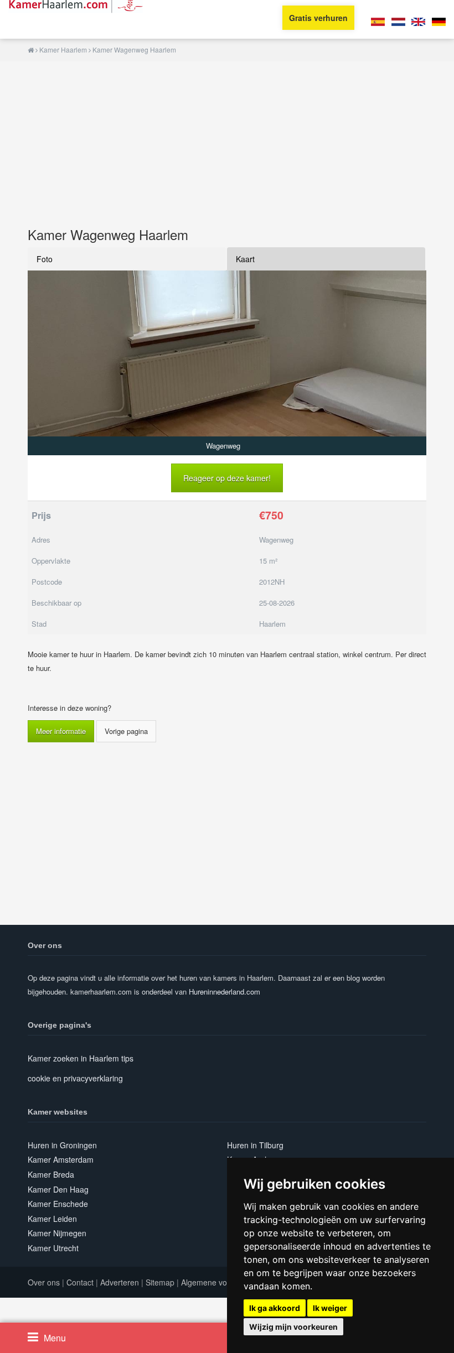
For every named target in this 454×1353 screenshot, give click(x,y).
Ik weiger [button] (330, 1308)
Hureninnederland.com (224, 991)
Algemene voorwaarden (223, 1282)
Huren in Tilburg (255, 1145)
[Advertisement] (227, 138)
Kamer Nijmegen (57, 1232)
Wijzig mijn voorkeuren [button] (293, 1326)
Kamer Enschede (58, 1203)
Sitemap (160, 1282)
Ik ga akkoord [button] (274, 1308)
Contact (80, 1282)
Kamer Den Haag (58, 1189)
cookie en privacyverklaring (75, 1078)
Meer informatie (61, 731)
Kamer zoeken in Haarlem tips (80, 1058)
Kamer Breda (51, 1174)
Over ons (44, 1282)
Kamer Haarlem (63, 49)
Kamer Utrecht (53, 1247)
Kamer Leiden (52, 1218)
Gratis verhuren (318, 17)
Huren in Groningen (62, 1145)
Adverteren (119, 1282)
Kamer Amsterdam (61, 1159)
